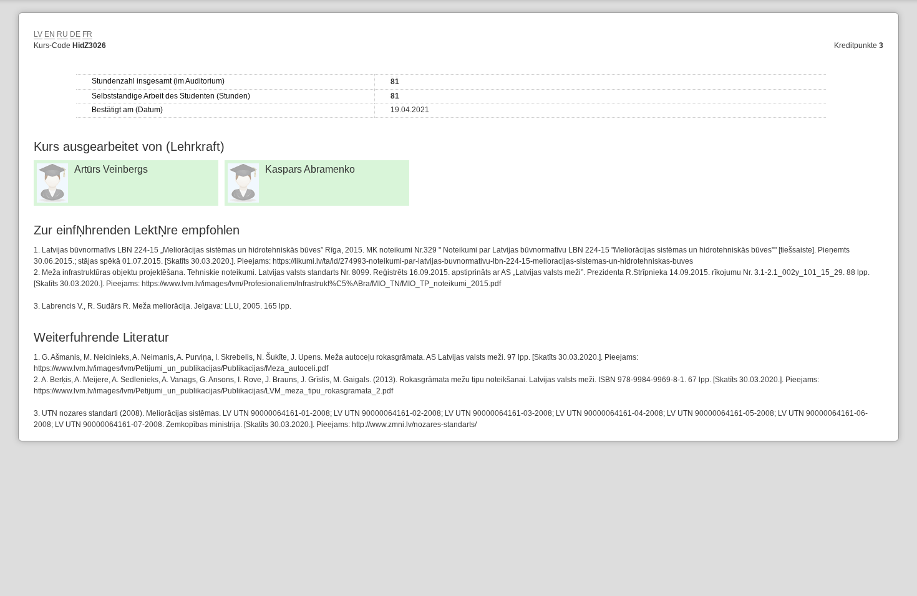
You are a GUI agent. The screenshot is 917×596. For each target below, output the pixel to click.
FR (87, 34)
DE (75, 34)
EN (49, 34)
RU (62, 34)
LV (38, 34)
